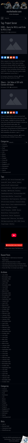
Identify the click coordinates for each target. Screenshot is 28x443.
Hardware (5, 150)
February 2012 (6, 357)
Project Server (18, 137)
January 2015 (6, 319)
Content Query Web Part (7, 196)
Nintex (19, 210)
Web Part (12, 224)
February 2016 (6, 313)
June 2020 (5, 287)
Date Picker (23, 199)
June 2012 (5, 353)
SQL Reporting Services (11, 78)
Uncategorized (6, 172)
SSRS (18, 78)
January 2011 (6, 377)
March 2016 (5, 311)
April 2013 (5, 341)
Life (3, 152)
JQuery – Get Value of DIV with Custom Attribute (12, 83)
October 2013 (5, 333)
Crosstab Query (5, 199)
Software (16, 76)
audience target (14, 185)
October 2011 (5, 365)
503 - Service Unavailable (14, 179)
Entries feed (5, 426)
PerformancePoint (14, 213)
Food (3, 148)
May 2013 (4, 339)
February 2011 (6, 375)
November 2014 (6, 321)
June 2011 (5, 371)
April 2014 (5, 323)
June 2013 (5, 337)
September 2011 (6, 367)
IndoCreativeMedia (14, 441)
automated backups (6, 188)
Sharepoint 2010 (5, 218)
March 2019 (5, 291)
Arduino (4, 144)
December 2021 (6, 279)
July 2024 (5, 275)
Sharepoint (10, 76)
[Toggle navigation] (2, 18)
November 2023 (6, 277)
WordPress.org (6, 430)
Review (11, 215)
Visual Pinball (5, 224)
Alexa (9, 182)
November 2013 (6, 331)
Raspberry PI (5, 164)
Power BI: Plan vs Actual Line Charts (12, 268)
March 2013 (5, 343)
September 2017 (6, 299)
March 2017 (5, 305)
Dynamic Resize (5, 204)
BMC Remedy (11, 190)
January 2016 (6, 315)
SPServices (13, 218)
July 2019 (5, 289)
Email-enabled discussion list (18, 204)
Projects (4, 162)
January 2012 (6, 359)
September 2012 (6, 349)
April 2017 (5, 303)
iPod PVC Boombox (6, 210)
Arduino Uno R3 (5, 185)
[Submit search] (25, 18)
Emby (2, 207)
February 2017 (6, 307)
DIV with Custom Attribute (8, 201)
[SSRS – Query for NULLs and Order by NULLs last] (14, 44)
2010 (23, 179)
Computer (4, 76)
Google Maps (8, 207)
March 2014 (5, 325)
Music (4, 154)
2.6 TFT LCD (4, 179)
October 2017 (5, 297)
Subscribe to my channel (15, 245)
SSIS (15, 221)
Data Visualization (14, 199)
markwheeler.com (14, 11)
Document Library (20, 201)
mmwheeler (13, 32)
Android (14, 182)
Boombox (17, 190)
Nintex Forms (4, 213)
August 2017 (5, 301)
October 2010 (5, 381)
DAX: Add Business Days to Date (11, 262)
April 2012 (5, 355)
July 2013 (5, 335)
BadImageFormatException (19, 188)
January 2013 (6, 345)
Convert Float (17, 196)
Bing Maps (4, 190)
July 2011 (4, 369)
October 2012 (5, 347)
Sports (4, 170)
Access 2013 (4, 182)
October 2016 (5, 309)
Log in (4, 424)
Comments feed (6, 428)
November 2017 (6, 295)
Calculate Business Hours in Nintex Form (14, 264)
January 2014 (6, 329)
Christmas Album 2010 (19, 193)
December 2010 (6, 379)
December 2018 (6, 293)
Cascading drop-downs (7, 193)
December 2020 (6, 285)
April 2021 (5, 283)
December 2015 (6, 317)
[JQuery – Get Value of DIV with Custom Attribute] (14, 99)
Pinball (4, 158)
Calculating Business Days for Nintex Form (14, 266)
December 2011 (6, 361)
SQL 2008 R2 (20, 218)
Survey (23, 221)
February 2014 (6, 327)
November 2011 (6, 363)
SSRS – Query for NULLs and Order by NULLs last (13, 28)
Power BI (4, 160)
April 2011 (5, 373)
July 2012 (5, 351)
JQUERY (12, 137)
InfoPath (14, 207)
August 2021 (5, 281)
